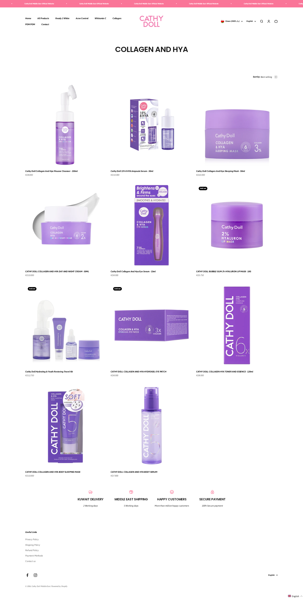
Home (28, 18)
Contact (45, 24)
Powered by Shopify (59, 586)
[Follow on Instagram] (35, 575)
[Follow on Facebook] (27, 575)
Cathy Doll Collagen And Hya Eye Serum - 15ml (133, 271)
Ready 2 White (62, 18)
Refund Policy (32, 550)
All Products (43, 18)
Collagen (117, 18)
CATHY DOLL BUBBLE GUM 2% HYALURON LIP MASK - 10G (223, 271)
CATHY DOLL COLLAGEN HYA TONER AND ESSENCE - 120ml (224, 371)
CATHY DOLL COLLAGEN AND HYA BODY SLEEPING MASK (52, 472)
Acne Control (82, 18)
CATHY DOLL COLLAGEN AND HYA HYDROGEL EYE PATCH (138, 371)
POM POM (30, 24)
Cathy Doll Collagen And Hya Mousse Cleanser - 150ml (51, 171)
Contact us (30, 561)
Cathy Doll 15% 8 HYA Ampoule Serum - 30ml (132, 171)
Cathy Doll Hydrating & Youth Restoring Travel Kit (49, 371)
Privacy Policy (32, 539)
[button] (295, 596)
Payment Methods (34, 555)
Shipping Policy (32, 545)
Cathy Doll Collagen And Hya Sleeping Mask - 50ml (220, 171)
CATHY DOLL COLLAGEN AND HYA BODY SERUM (134, 472)
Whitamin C (100, 18)
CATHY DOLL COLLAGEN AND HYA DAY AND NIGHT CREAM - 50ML (57, 271)
